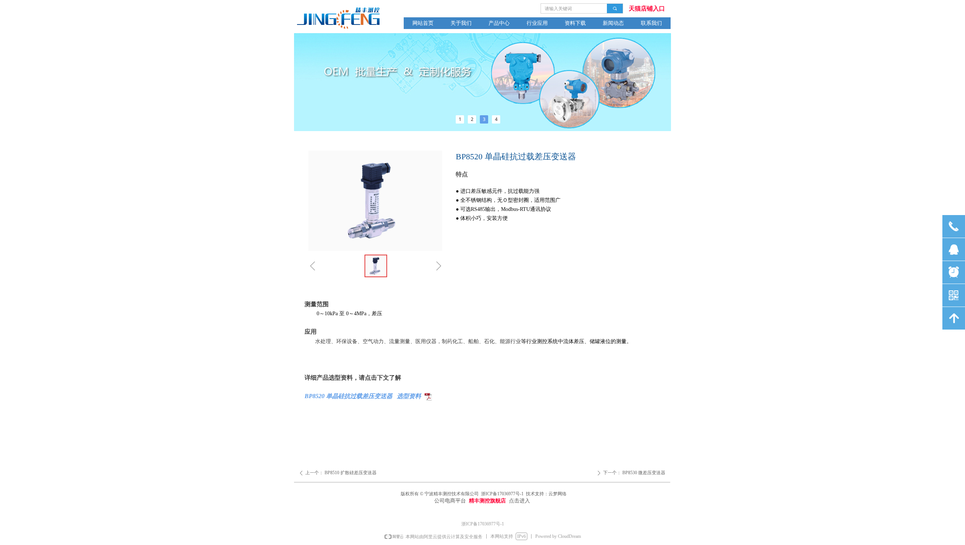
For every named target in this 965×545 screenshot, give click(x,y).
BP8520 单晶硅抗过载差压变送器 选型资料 (363, 396)
